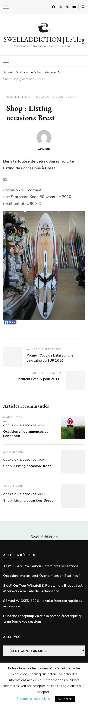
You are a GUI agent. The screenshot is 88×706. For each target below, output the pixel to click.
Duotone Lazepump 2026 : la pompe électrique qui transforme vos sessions (43, 619)
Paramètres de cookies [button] (33, 699)
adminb (44, 149)
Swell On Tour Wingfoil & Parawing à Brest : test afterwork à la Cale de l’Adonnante (43, 588)
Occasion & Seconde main (57, 97)
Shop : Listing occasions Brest (28, 500)
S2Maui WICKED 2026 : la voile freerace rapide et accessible (42, 603)
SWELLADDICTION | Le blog (44, 39)
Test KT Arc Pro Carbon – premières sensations (40, 566)
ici (5, 179)
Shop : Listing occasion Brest (27, 466)
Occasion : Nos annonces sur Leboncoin (26, 433)
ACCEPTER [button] (65, 699)
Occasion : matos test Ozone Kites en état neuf (41, 575)
